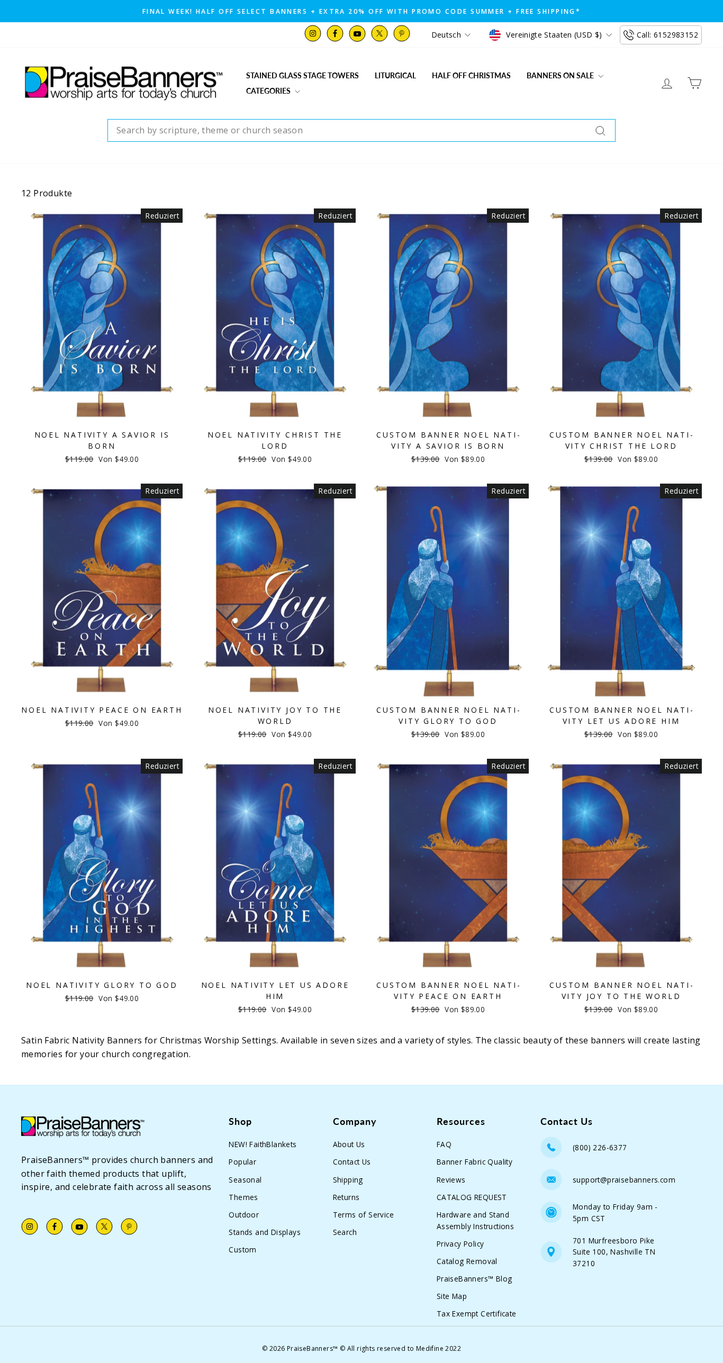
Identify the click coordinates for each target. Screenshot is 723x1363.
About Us (349, 1144)
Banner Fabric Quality (474, 1162)
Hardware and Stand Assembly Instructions (475, 1220)
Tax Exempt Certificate (477, 1314)
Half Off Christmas (471, 75)
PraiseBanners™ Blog (474, 1279)
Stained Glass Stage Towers (302, 75)
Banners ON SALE (561, 75)
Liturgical (395, 75)
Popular (242, 1162)
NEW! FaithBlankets (262, 1144)
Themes (243, 1197)
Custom (242, 1249)
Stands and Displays (265, 1232)
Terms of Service (363, 1215)
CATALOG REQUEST (472, 1197)
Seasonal (245, 1180)
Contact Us (352, 1162)
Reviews (451, 1180)
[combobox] (361, 130)
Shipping (348, 1180)
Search (345, 1232)
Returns (346, 1197)
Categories (269, 90)
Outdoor (244, 1215)
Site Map (452, 1296)
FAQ (444, 1144)
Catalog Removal (467, 1261)
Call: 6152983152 (667, 35)
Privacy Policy (460, 1244)
